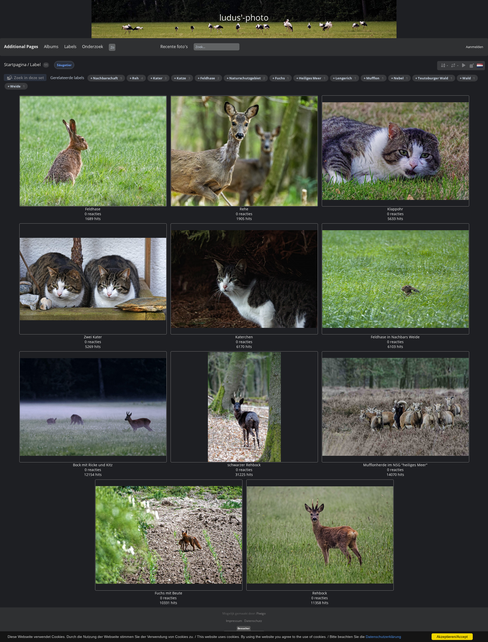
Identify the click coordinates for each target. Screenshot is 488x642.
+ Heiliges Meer (310, 78)
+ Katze (182, 78)
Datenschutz (253, 621)
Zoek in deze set (29, 77)
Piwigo (261, 613)
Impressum (234, 621)
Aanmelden (474, 47)
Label (35, 64)
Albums (51, 46)
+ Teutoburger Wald (433, 78)
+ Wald (467, 78)
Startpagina (15, 64)
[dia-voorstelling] (464, 65)
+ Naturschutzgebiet (246, 78)
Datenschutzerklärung (383, 637)
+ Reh (136, 78)
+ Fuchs (280, 78)
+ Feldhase (208, 78)
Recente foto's (174, 46)
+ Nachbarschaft (106, 78)
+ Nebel (399, 78)
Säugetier (64, 65)
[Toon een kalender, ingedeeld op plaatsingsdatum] (472, 65)
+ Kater (158, 78)
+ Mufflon (374, 78)
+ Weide (16, 86)
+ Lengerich (344, 78)
